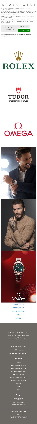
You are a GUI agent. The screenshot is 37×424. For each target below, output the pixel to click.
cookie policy (13, 14)
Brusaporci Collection (18, 374)
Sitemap (19, 318)
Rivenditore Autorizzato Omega (18, 371)
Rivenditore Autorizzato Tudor (18, 368)
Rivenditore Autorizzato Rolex (18, 365)
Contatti (18, 389)
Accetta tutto (24, 30)
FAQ (18, 314)
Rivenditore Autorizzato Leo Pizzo (18, 377)
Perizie (18, 386)
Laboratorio (18, 383)
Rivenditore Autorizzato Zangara (18, 380)
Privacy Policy (18, 304)
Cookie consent (18, 311)
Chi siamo (18, 362)
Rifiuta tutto (24, 26)
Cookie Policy (18, 308)
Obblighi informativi (21, 417)
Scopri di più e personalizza (9, 28)
